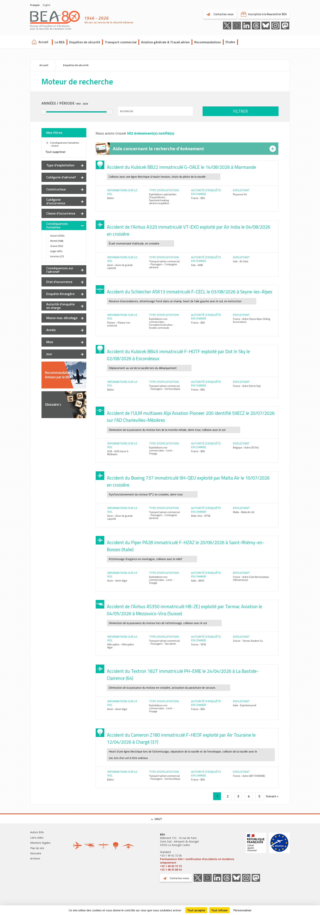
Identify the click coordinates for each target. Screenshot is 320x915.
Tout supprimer (55, 152)
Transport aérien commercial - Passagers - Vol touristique (164, 387)
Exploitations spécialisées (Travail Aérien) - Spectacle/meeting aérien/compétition (162, 198)
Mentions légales (40, 842)
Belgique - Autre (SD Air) (246, 447)
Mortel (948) (56, 240)
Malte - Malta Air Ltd (243, 512)
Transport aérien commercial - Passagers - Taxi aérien (164, 642)
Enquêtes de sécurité (84, 42)
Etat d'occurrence (59, 282)
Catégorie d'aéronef (61, 177)
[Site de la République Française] (256, 852)
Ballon (110, 198)
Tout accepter (196, 910)
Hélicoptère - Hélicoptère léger (120, 646)
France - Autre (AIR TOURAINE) (249, 776)
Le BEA (60, 42)
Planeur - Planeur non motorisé (118, 324)
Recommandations (207, 42)
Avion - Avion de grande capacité (120, 266)
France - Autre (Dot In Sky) (247, 386)
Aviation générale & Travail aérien (165, 42)
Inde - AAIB (197, 265)
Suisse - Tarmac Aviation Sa (248, 641)
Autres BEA (37, 832)
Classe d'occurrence (60, 213)
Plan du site (37, 848)
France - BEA (198, 198)
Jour (49, 354)
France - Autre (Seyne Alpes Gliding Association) (251, 320)
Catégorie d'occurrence (55, 201)
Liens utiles (37, 837)
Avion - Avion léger (117, 580)
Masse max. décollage (62, 318)
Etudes (230, 42)
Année (51, 330)
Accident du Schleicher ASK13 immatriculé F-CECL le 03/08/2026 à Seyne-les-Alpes (189, 291)
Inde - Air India (240, 261)
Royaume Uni (240, 194)
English (46, 5)
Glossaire (52, 404)
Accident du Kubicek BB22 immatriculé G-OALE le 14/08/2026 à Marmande (181, 167)
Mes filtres (54, 133)
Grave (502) (56, 245)
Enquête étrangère (60, 294)
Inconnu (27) (57, 256)
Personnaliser (242, 910)
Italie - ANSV (197, 580)
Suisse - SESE (198, 644)
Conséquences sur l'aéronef (59, 270)
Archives (35, 858)
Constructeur (56, 189)
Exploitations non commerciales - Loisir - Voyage (161, 450)
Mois (49, 342)
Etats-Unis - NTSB (200, 516)
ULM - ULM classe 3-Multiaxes (118, 452)
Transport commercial (120, 42)
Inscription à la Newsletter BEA (267, 14)
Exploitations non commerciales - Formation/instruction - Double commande (161, 323)
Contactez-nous (223, 14)
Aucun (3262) (57, 235)
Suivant (271, 796)
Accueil (43, 42)
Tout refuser (219, 910)
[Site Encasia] (279, 852)
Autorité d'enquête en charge (60, 306)
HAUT (158, 819)
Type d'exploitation (60, 165)
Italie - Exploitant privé (244, 705)
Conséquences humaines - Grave (64, 144)
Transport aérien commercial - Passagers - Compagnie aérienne (164, 264)
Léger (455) (56, 251)
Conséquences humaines (57, 225)
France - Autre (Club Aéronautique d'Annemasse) (251, 578)
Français (35, 5)
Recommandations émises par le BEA (59, 374)
